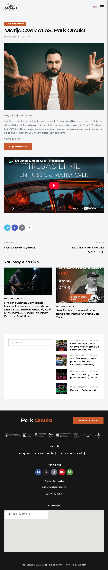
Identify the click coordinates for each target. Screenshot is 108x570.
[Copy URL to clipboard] (29, 227)
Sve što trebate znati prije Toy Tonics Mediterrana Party (83, 361)
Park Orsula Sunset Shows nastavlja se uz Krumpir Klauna (84, 346)
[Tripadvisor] (70, 472)
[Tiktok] (54, 472)
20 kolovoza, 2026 (78, 387)
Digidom (82, 564)
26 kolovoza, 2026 (78, 355)
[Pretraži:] (30, 342)
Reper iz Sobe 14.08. (83, 390)
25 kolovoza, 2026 (78, 371)
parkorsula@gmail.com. (54, 486)
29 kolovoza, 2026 (78, 340)
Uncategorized (15, 24)
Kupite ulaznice (18, 146)
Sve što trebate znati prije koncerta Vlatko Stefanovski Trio (78, 314)
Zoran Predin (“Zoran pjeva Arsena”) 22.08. (84, 376)
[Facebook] (38, 472)
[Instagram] (46, 472)
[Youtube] (62, 472)
